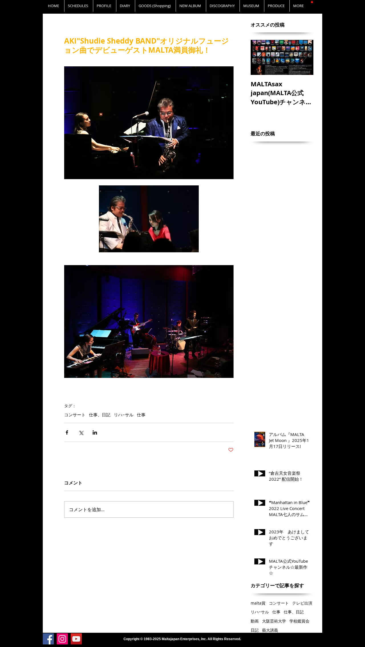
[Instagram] (62, 638)
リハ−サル (123, 414)
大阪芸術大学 (274, 621)
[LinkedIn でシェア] (95, 432)
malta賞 (258, 603)
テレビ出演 (302, 603)
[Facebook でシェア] (67, 432)
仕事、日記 (99, 414)
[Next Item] (304, 57)
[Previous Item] (259, 57)
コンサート (75, 414)
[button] (312, 1)
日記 (255, 630)
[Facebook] (48, 638)
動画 (255, 621)
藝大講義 (270, 630)
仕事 (141, 414)
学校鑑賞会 (299, 621)
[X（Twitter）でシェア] (81, 432)
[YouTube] (76, 638)
